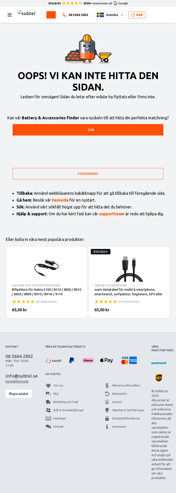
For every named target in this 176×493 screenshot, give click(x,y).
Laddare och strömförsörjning (36, 285)
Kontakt (58, 426)
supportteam (111, 213)
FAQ (56, 393)
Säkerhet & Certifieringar (128, 410)
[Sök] (51, 15)
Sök (91, 130)
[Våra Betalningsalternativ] (53, 360)
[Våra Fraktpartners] (158, 363)
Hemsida (60, 200)
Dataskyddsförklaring (126, 418)
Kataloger (59, 418)
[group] (23, 301)
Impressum (119, 426)
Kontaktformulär (17, 381)
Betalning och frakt (65, 401)
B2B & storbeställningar (68, 410)
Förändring (88, 174)
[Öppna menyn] (11, 14)
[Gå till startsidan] (27, 13)
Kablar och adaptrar (110, 285)
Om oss (58, 385)
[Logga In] (153, 15)
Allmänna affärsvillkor (126, 385)
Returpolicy (119, 393)
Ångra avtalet (18, 394)
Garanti (117, 401)
